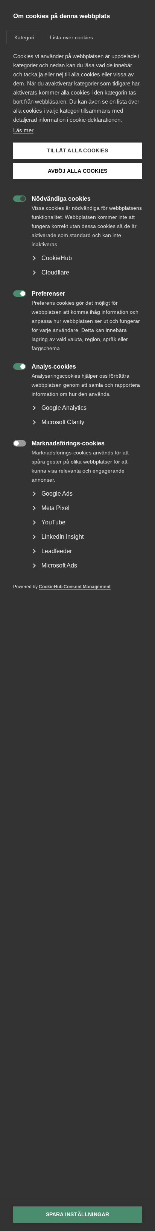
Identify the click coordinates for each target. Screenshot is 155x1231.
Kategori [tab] (24, 37)
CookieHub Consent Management (75, 586)
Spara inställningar (77, 1214)
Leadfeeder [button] (56, 551)
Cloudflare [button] (55, 272)
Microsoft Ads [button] (59, 565)
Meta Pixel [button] (55, 508)
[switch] (15, 197)
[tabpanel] (77, 333)
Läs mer (23, 130)
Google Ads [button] (57, 493)
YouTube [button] (53, 522)
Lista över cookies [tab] (71, 37)
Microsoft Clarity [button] (62, 422)
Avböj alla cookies (78, 171)
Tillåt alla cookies (77, 150)
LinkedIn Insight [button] (62, 536)
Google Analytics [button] (64, 408)
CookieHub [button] (56, 258)
